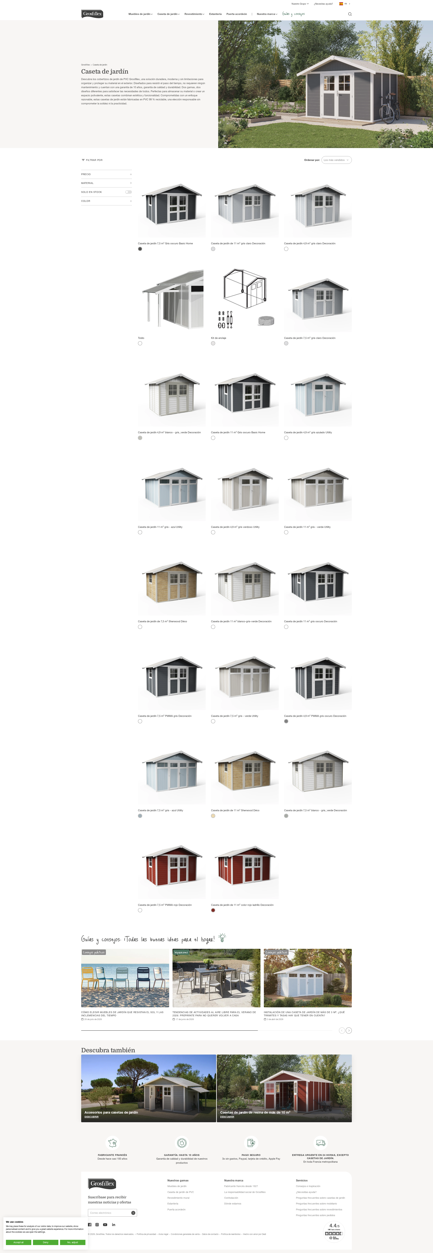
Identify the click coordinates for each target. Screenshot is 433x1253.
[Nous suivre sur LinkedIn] (113, 1224)
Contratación (231, 1197)
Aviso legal (163, 1234)
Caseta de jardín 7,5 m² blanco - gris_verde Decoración (315, 810)
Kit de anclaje (218, 338)
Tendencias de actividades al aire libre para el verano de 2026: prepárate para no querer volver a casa (214, 1014)
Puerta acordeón (236, 13)
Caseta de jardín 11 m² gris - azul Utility (160, 527)
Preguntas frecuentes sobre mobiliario (316, 1203)
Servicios (302, 1180)
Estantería (215, 13)
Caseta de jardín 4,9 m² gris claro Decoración (309, 243)
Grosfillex (85, 64)
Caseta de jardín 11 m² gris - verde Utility (307, 527)
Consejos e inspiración (308, 1186)
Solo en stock (91, 192)
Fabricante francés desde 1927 (241, 1186)
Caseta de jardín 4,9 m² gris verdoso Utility (235, 527)
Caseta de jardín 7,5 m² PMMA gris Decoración (164, 716)
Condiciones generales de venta (185, 1234)
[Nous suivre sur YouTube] (105, 1224)
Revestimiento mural (178, 1197)
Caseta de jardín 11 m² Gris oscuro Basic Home (238, 432)
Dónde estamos (232, 1203)
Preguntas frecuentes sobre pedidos (315, 1215)
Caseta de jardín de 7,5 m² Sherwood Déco (162, 621)
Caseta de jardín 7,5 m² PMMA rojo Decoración (165, 905)
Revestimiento (193, 13)
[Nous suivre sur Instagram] (97, 1224)
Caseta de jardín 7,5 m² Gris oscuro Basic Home (165, 243)
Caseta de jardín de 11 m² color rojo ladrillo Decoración (242, 905)
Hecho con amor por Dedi (254, 1234)
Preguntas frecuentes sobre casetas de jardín (320, 1197)
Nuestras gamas (178, 1180)
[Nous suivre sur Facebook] (89, 1224)
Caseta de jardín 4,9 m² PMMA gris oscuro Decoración (315, 716)
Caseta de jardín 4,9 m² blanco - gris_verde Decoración (169, 432)
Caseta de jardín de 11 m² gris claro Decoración (238, 243)
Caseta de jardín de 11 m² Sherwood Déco (235, 810)
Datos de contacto (210, 1234)
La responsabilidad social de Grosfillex (245, 1192)
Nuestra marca (266, 13)
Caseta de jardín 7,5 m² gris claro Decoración (309, 338)
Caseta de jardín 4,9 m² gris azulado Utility (308, 432)
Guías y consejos (293, 13)
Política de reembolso (231, 1234)
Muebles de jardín (139, 13)
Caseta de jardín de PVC (180, 1192)
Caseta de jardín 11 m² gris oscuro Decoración (310, 621)
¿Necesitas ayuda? (323, 3)
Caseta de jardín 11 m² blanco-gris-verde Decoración (241, 621)
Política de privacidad (146, 1234)
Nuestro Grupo (299, 3)
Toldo (141, 338)
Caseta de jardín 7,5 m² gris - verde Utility (234, 716)
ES (346, 4)
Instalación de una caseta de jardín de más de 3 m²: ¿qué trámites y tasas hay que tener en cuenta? (304, 1014)
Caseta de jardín (167, 13)
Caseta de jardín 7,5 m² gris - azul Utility (160, 810)
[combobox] (345, 3)
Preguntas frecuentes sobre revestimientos (319, 1209)
